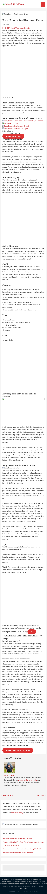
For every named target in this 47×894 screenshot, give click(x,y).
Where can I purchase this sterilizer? (15, 709)
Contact (35, 891)
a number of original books (27, 780)
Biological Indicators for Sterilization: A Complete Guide (22, 849)
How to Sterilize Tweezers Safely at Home (18, 852)
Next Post (41, 795)
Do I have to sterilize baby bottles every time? (18, 689)
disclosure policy (17, 813)
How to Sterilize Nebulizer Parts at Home (17, 838)
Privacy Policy (14, 891)
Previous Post (7, 795)
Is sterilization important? (11, 641)
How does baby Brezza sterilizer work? (16, 659)
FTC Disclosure (25, 891)
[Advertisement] (23, 72)
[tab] (23, 641)
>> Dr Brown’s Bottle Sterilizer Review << (22, 636)
